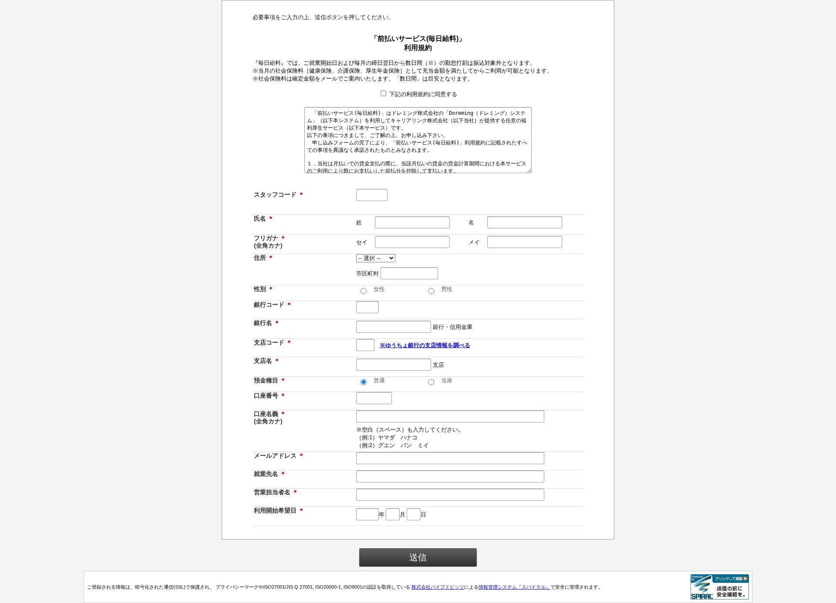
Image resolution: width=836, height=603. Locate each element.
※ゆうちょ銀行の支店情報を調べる (425, 345)
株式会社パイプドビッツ (437, 587)
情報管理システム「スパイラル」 (514, 587)
